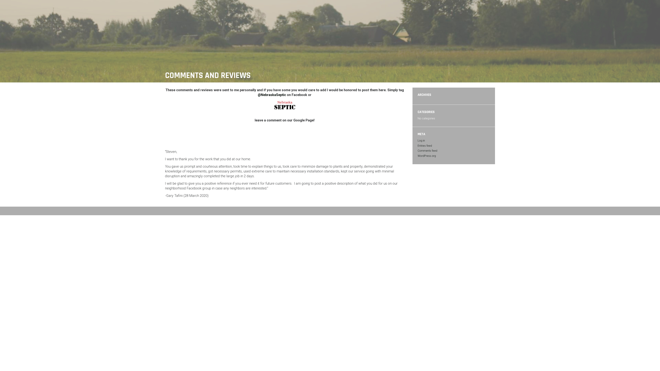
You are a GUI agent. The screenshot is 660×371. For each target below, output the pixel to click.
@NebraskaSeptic (272, 95)
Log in (421, 140)
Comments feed (427, 150)
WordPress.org (427, 156)
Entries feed (425, 145)
